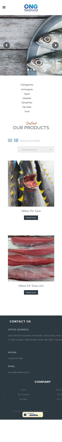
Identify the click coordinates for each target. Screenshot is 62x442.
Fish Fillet (26, 107)
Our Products (23, 394)
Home (23, 390)
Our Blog (23, 399)
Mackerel (27, 98)
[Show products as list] (16, 140)
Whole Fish (27, 102)
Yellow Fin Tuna (31, 211)
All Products (27, 89)
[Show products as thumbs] (10, 140)
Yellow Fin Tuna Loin (31, 285)
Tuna (26, 111)
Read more (31, 217)
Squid (27, 94)
